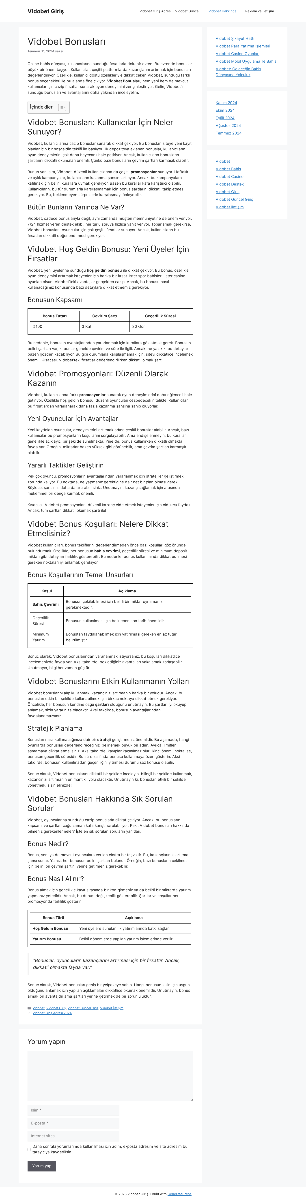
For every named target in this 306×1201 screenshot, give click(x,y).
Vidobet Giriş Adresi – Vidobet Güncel (170, 11)
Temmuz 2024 (229, 133)
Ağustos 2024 (228, 125)
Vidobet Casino (230, 176)
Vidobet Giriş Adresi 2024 (52, 1013)
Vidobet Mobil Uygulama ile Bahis (246, 61)
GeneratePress (180, 1194)
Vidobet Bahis (228, 169)
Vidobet (39, 1008)
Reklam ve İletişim (259, 11)
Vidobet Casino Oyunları (237, 53)
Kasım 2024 (226, 102)
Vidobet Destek (230, 184)
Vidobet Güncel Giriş (83, 1008)
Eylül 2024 (225, 118)
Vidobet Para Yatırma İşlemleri (243, 46)
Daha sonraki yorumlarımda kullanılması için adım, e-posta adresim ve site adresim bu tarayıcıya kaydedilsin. (109, 1149)
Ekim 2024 (225, 110)
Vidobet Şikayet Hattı (235, 38)
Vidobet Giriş (46, 11)
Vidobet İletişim (111, 1008)
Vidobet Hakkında (222, 11)
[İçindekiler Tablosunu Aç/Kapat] (60, 107)
